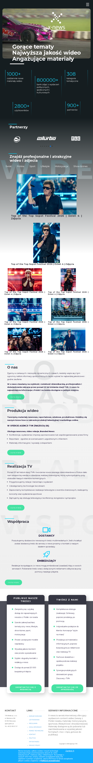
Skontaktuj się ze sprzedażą (67, 688)
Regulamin (33, 723)
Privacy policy (34, 745)
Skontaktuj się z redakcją (26, 688)
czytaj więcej (15, 452)
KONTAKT (32, 734)
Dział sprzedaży (35, 727)
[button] (40, 146)
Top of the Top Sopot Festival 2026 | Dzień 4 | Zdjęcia (46, 217)
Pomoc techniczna (36, 731)
